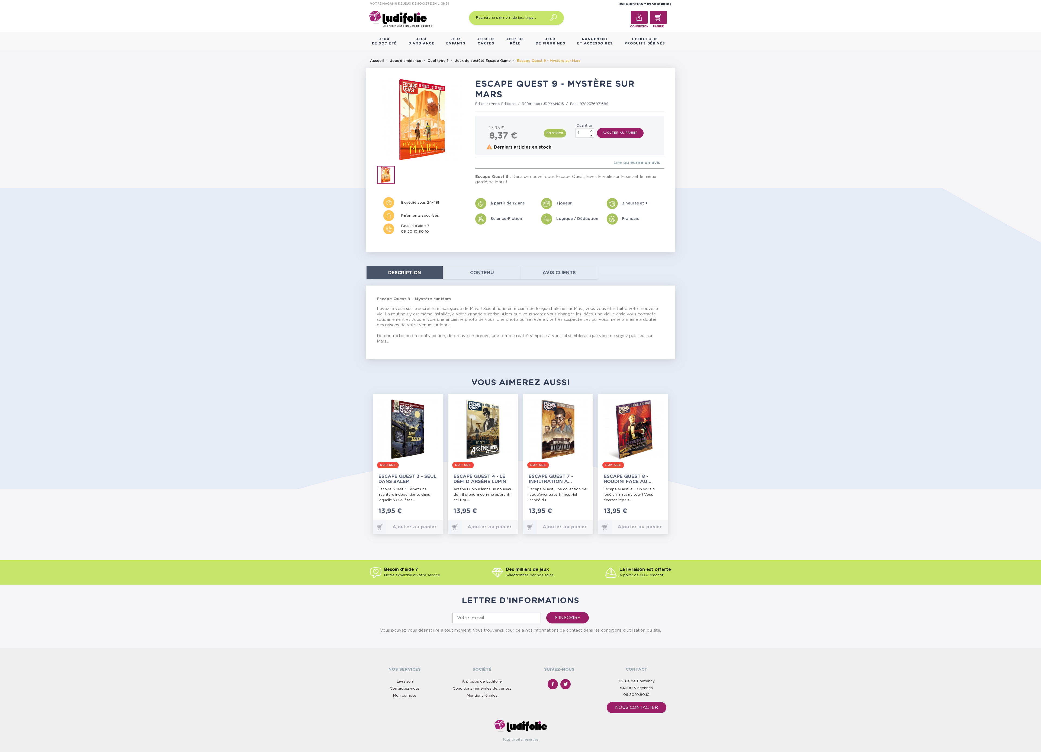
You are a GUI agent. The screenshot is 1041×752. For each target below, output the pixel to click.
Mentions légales (482, 695)
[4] (489, 162)
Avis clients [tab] (559, 272)
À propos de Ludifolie (482, 681)
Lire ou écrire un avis (636, 163)
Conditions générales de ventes (482, 688)
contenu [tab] (482, 272)
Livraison (405, 681)
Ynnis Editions (503, 104)
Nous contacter (636, 707)
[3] (485, 162)
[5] (494, 162)
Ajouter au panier (620, 133)
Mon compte (404, 695)
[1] (476, 162)
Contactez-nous (405, 688)
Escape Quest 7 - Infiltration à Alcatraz (551, 479)
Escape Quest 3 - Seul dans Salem (407, 479)
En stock (555, 133)
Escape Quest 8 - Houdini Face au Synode (626, 479)
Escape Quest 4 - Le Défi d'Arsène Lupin (480, 479)
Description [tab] (404, 272)
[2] (481, 162)
